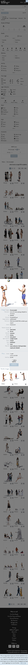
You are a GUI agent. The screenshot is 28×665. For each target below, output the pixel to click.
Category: (7, 310)
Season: (7, 340)
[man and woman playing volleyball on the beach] (20, 377)
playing (11, 335)
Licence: (7, 324)
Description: (7, 312)
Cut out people (13, 310)
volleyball (17, 348)
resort (11, 344)
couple (11, 348)
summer (12, 340)
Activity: (7, 335)
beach (22, 346)
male (11, 329)
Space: (8, 342)
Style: (8, 344)
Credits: (7, 353)
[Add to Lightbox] (13, 384)
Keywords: (7, 346)
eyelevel (14, 337)
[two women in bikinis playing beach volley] (7, 377)
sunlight (12, 338)
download (14, 364)
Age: (8, 331)
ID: (8, 315)
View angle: (7, 337)
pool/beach (12, 342)
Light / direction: (6, 338)
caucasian (12, 333)
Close (23, 663)
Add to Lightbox (14, 360)
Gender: (7, 329)
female (14, 329)
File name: (7, 317)
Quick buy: (7, 357)
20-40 (11, 331)
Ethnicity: (7, 333)
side (11, 337)
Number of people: (5, 327)
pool (14, 348)
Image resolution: (6, 319)
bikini (24, 346)
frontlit (15, 338)
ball (19, 346)
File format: (7, 321)
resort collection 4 (14, 346)
